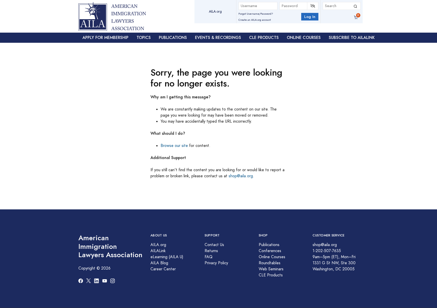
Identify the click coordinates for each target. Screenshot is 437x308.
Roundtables (269, 263)
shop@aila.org (241, 176)
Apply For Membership (105, 37)
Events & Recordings (218, 37)
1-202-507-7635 (327, 251)
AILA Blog (159, 263)
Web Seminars (271, 269)
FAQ (208, 257)
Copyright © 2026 (94, 268)
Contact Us (214, 245)
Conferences (270, 251)
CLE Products (264, 37)
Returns (211, 251)
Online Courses (304, 37)
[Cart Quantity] (356, 17)
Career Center (163, 269)
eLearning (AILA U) (166, 257)
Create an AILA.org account (254, 20)
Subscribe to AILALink (352, 37)
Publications (173, 37)
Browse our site (174, 145)
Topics (144, 37)
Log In (309, 16)
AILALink (158, 251)
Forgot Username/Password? (255, 14)
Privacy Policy (216, 263)
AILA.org (215, 11)
